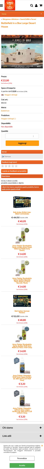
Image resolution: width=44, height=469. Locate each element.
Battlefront (5, 111)
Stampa (7, 156)
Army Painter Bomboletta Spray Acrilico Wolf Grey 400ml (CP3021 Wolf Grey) (22, 346)
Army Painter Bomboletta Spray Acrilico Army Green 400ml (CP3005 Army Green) (22, 248)
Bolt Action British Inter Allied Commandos (22, 213)
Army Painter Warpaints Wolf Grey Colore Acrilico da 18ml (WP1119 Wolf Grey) (22, 378)
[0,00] (41, 5)
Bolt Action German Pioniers (22, 311)
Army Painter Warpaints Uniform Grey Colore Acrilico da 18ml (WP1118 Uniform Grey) (22, 411)
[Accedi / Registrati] (36, 5)
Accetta (22, 465)
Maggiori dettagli (11, 95)
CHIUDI (42, 445)
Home (4, 14)
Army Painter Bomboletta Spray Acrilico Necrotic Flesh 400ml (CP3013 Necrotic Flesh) (22, 281)
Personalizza (22, 458)
